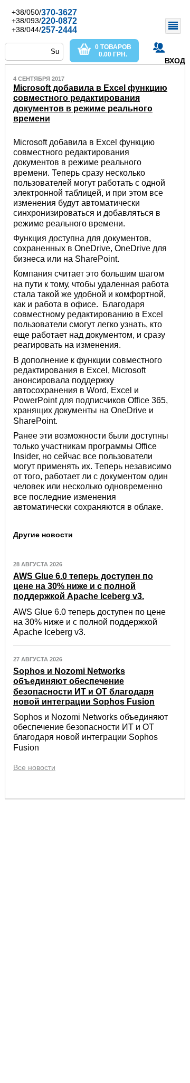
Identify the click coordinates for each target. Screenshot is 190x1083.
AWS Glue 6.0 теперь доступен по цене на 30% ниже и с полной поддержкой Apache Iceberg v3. (83, 586)
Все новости (34, 767)
